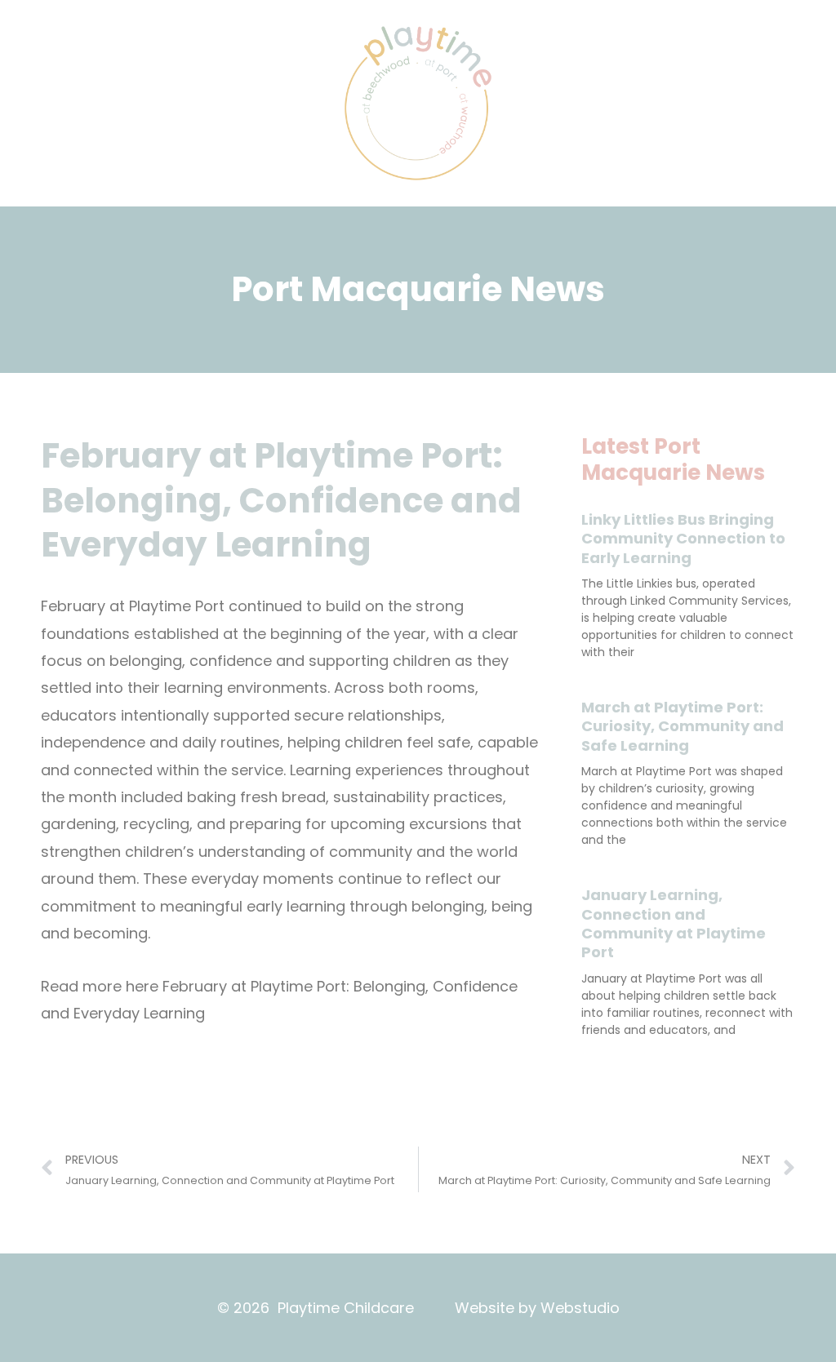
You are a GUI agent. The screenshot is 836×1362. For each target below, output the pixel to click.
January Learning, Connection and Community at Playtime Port (673, 923)
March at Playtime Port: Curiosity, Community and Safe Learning (682, 726)
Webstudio (580, 1308)
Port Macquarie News (418, 289)
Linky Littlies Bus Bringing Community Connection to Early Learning (683, 538)
